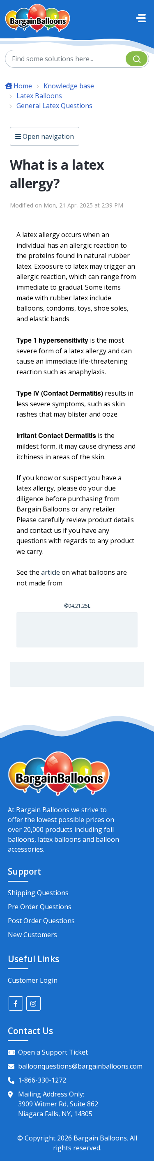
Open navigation (47, 136)
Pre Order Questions (39, 906)
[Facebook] (16, 1003)
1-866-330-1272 (42, 1080)
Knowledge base (69, 85)
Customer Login (32, 980)
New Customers (32, 934)
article (50, 572)
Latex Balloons (39, 95)
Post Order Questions (41, 920)
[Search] (136, 58)
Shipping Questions (38, 892)
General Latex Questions (54, 105)
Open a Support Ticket (53, 1052)
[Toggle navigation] (141, 18)
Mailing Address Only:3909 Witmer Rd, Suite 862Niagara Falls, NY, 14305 (58, 1104)
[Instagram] (33, 1003)
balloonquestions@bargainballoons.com (80, 1066)
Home (23, 85)
